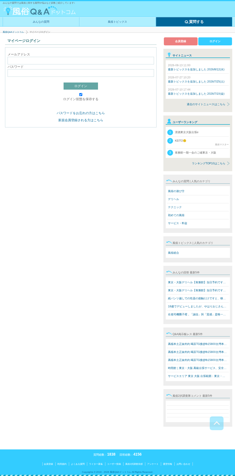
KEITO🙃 (199, 142)
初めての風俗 (176, 215)
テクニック (175, 207)
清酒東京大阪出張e (184, 132)
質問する (196, 22)
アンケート (153, 464)
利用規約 (62, 464)
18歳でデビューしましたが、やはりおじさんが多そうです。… (198, 306)
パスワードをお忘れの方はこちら (81, 113)
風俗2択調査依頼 (134, 464)
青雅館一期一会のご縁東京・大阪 (192, 152)
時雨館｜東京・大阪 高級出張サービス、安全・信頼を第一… (198, 368)
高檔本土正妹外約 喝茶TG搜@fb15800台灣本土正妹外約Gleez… (198, 344)
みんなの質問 (41, 21)
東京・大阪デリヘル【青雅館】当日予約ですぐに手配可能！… (198, 282)
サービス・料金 (177, 223)
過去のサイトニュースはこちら (206, 104)
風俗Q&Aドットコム (13, 32)
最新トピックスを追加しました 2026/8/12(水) (196, 67)
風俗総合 (173, 252)
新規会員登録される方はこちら (80, 120)
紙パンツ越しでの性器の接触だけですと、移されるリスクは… (198, 298)
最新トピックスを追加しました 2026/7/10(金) (196, 91)
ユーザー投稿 (114, 464)
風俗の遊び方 (176, 191)
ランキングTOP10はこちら (208, 163)
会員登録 (180, 41)
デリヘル (173, 199)
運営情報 (167, 464)
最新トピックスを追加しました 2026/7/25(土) (196, 79)
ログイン (80, 86)
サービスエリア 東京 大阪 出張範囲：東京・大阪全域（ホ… (198, 376)
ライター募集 (96, 464)
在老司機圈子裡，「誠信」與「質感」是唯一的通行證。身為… (198, 314)
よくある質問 (78, 464)
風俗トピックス (117, 21)
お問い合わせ (183, 464)
